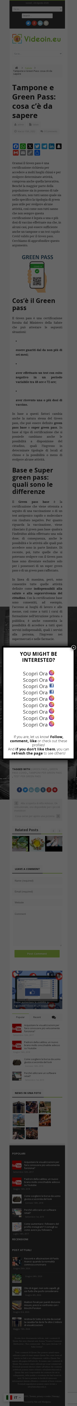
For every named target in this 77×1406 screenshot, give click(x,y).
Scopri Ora (36, 673)
